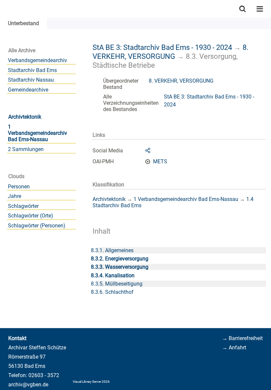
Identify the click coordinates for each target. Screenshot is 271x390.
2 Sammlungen (26, 149)
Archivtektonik (24, 117)
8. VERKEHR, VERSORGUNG (171, 51)
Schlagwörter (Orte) (30, 216)
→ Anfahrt (234, 347)
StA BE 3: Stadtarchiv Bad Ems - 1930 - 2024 (162, 47)
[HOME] (3, 9)
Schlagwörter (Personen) (36, 225)
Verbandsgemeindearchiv (37, 60)
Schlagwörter (23, 206)
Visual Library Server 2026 (91, 381)
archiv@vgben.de (28, 384)
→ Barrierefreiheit (242, 338)
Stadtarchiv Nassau (31, 80)
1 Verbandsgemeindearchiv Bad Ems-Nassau (37, 133)
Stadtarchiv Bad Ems (32, 70)
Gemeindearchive (28, 90)
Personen (19, 186)
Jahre (14, 196)
